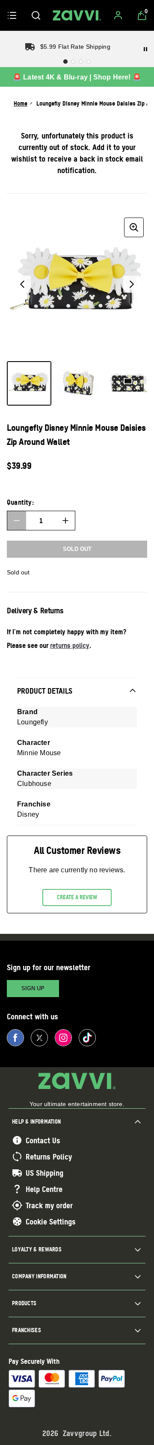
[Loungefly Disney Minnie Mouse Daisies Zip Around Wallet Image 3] (128, 383)
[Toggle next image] (131, 284)
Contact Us (43, 1140)
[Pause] (145, 49)
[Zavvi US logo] (77, 15)
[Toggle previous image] (22, 284)
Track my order (49, 1205)
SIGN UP (32, 988)
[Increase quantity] (65, 520)
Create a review (77, 897)
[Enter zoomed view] (134, 227)
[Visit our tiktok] (87, 1037)
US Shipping (44, 1172)
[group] (77, 284)
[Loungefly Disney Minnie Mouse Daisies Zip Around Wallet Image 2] (78, 383)
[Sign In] (118, 15)
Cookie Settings (51, 1221)
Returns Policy (49, 1156)
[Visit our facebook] (15, 1037)
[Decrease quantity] (16, 520)
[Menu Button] (12, 15)
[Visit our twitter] (39, 1037)
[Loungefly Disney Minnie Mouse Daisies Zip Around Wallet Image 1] (29, 383)
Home (20, 103)
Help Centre (44, 1189)
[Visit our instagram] (63, 1037)
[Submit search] (36, 15)
